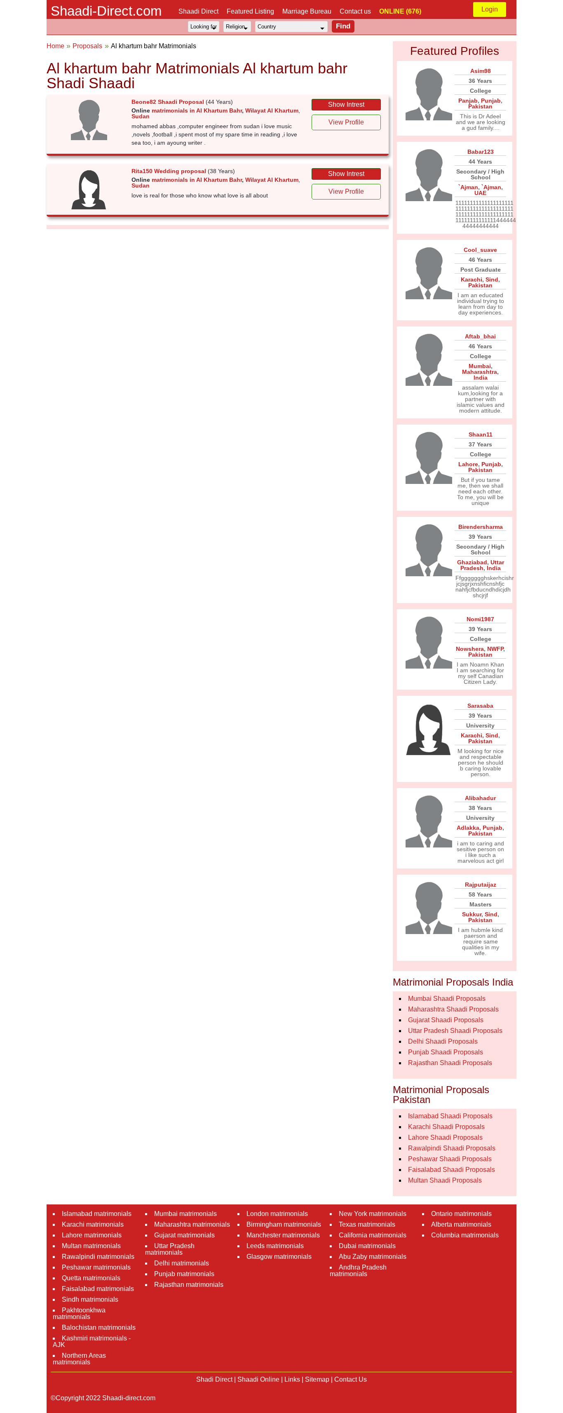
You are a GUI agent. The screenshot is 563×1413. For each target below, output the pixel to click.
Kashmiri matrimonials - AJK (92, 1341)
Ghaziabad (472, 562)
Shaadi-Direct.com (106, 11)
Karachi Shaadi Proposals (446, 1126)
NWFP (495, 648)
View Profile (346, 122)
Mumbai (480, 366)
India (481, 377)
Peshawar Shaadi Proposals (450, 1158)
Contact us (355, 11)
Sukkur (471, 914)
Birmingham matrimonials (283, 1224)
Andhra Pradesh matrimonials (358, 1270)
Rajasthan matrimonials (188, 1284)
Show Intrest (346, 104)
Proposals (87, 45)
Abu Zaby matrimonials (372, 1256)
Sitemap (317, 1379)
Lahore (468, 464)
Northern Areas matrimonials (79, 1359)
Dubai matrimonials (367, 1245)
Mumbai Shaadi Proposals (447, 998)
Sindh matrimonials (90, 1299)
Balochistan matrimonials (99, 1327)
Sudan (140, 116)
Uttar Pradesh (482, 565)
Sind (492, 279)
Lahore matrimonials (92, 1235)
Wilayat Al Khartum (271, 110)
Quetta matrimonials (91, 1278)
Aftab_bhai (480, 336)
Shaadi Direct (198, 11)
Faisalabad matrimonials (98, 1288)
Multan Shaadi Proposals (445, 1180)
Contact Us (350, 1379)
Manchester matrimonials (283, 1235)
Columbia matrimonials (465, 1235)
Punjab (491, 100)
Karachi (471, 279)
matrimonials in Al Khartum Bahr (197, 110)
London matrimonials (277, 1213)
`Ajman (468, 187)
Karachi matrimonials (93, 1224)
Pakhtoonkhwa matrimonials (79, 1313)
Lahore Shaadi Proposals (445, 1137)
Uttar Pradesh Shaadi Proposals (455, 1030)
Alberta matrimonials (461, 1224)
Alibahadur (480, 798)
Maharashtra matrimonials (192, 1224)
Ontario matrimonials (461, 1213)
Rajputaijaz (480, 884)
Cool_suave (480, 249)
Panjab (468, 100)
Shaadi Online (258, 1379)
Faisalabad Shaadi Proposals (451, 1169)
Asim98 (480, 71)
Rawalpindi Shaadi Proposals (451, 1148)
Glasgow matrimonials (279, 1256)
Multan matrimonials (91, 1245)
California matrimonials (372, 1235)
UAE (480, 193)
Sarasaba (480, 705)
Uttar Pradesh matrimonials (170, 1249)
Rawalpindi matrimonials (98, 1256)
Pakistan (480, 106)
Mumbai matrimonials (185, 1213)
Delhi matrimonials (181, 1263)
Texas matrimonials (367, 1224)
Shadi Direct (214, 1379)
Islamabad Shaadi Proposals (450, 1116)
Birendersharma (480, 526)
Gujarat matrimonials (184, 1235)
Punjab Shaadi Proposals (445, 1052)
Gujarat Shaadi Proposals (445, 1019)
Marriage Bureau (306, 11)
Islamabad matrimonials (96, 1213)
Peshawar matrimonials (96, 1267)
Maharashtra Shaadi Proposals (453, 1009)
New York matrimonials (372, 1213)
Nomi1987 (480, 619)
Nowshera (470, 648)
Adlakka (468, 827)
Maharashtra (479, 372)
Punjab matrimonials (184, 1273)
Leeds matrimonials (275, 1245)
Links (292, 1379)
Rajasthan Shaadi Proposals (450, 1062)
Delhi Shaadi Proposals (443, 1041)
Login (489, 9)
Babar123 (480, 151)
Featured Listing (250, 11)
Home (55, 45)
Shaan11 (481, 434)
